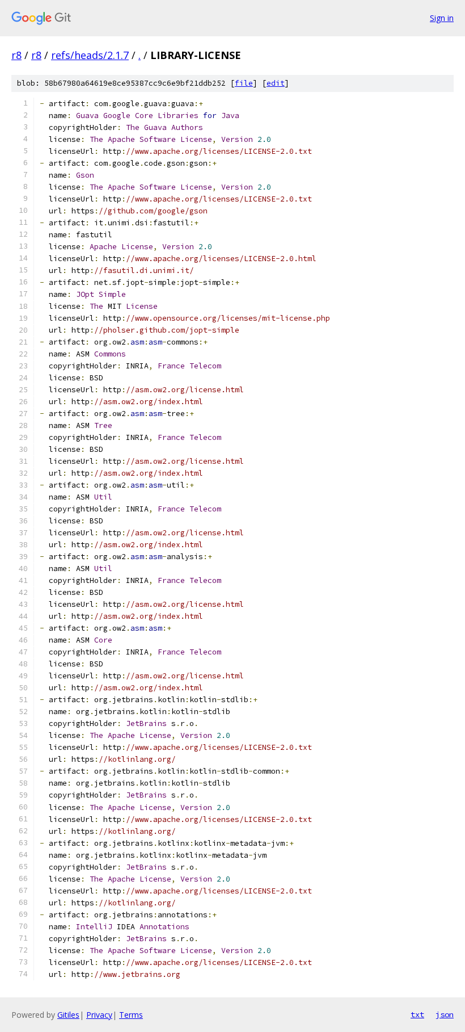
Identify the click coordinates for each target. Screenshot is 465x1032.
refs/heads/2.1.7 (90, 55)
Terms (131, 1014)
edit (276, 83)
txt (417, 1014)
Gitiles (68, 1014)
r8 (16, 55)
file (244, 83)
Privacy (99, 1014)
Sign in (442, 17)
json (445, 1014)
